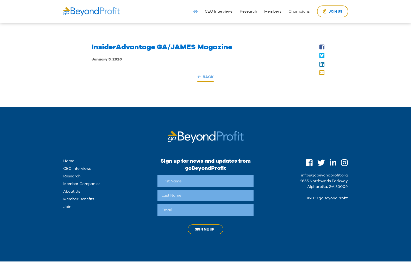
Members (272, 11)
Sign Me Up (204, 229)
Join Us (335, 11)
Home (68, 161)
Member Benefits (78, 199)
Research (248, 11)
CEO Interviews (219, 11)
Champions (299, 11)
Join (67, 206)
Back (208, 77)
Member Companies (81, 183)
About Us (71, 191)
